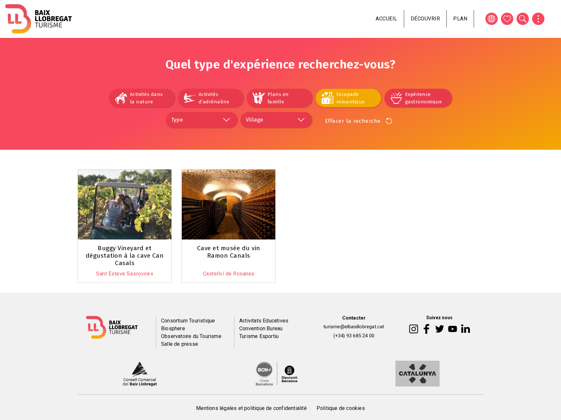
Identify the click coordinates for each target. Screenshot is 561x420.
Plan (460, 19)
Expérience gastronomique (423, 98)
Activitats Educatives (263, 321)
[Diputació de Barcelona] (277, 373)
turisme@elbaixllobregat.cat (353, 327)
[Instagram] (413, 328)
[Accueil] (38, 19)
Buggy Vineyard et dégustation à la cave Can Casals (125, 255)
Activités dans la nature (146, 98)
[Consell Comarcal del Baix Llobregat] (140, 373)
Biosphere (173, 328)
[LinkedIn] (465, 328)
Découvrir (425, 19)
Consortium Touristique (188, 321)
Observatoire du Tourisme (191, 336)
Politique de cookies (341, 408)
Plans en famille (278, 98)
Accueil (386, 19)
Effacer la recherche (353, 121)
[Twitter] (439, 328)
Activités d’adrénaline (214, 98)
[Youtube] (452, 328)
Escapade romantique (350, 98)
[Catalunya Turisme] (417, 373)
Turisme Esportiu (259, 336)
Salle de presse (179, 344)
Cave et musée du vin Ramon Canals (228, 251)
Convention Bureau (260, 328)
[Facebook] (426, 328)
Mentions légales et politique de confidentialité (251, 408)
